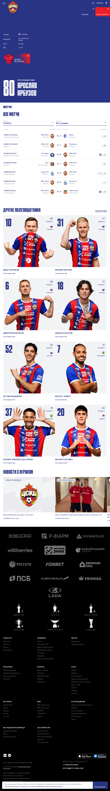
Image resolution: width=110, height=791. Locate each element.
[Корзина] (106, 3)
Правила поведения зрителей (12, 781)
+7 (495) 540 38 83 (70, 765)
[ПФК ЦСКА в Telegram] (9, 755)
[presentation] (5, 129)
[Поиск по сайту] (93, 3)
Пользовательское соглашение (13, 775)
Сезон (5, 121)
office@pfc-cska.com (73, 768)
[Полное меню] (4, 3)
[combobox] (28, 122)
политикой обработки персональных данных (46, 786)
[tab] (7, 107)
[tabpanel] (55, 153)
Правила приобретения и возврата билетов (16, 778)
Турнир (58, 121)
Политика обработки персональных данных (17, 773)
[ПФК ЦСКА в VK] (5, 755)
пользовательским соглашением (16, 786)
